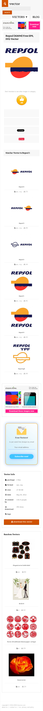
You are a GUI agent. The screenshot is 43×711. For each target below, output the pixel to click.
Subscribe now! (21, 456)
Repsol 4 (21, 187)
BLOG (36, 17)
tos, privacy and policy (26, 707)
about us (5, 707)
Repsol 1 (21, 296)
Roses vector (21, 680)
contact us (13, 707)
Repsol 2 (21, 259)
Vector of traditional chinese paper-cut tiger (21, 642)
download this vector (22, 522)
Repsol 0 (21, 332)
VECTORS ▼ (20, 17)
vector (14, 4)
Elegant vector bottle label (21, 565)
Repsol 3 (21, 223)
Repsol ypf (21, 369)
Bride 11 (21, 603)
